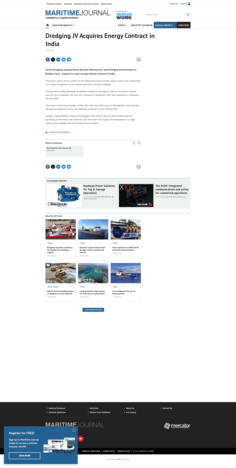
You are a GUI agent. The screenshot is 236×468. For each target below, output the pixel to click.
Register (174, 4)
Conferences (106, 4)
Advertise (94, 408)
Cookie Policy (109, 451)
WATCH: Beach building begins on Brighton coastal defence (60, 292)
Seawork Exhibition (57, 412)
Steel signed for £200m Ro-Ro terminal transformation (125, 248)
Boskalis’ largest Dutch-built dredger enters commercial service (92, 250)
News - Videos (53, 287)
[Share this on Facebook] (47, 59)
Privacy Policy (124, 451)
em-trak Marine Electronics (176, 197)
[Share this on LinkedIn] (58, 59)
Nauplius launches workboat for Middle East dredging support (59, 250)
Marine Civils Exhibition (100, 412)
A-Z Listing (131, 412)
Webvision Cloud (123, 459)
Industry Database (57, 408)
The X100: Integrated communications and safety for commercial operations (171, 189)
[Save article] (138, 59)
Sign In (184, 4)
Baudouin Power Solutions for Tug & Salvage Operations (99, 189)
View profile (51, 150)
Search (188, 15)
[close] (140, 54)
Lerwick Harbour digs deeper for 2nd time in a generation (92, 292)
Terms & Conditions (91, 451)
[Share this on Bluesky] (63, 59)
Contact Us (167, 408)
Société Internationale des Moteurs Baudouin (98, 198)
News (50, 243)
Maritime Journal (54, 4)
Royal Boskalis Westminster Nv (59, 148)
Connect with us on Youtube (80, 438)
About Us (130, 408)
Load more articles (93, 310)
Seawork (68, 4)
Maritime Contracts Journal (86, 4)
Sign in (109, 54)
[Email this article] (69, 59)
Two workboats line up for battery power (124, 292)
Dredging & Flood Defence (59, 132)
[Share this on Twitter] (53, 59)
